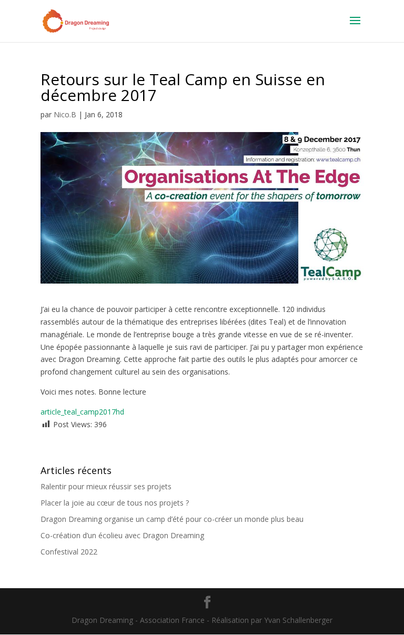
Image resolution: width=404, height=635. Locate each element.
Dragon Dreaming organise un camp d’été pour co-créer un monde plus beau (172, 519)
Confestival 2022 (69, 552)
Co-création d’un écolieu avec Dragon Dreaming (122, 535)
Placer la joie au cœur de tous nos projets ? (115, 503)
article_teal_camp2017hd (82, 412)
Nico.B (65, 114)
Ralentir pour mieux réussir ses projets (106, 486)
